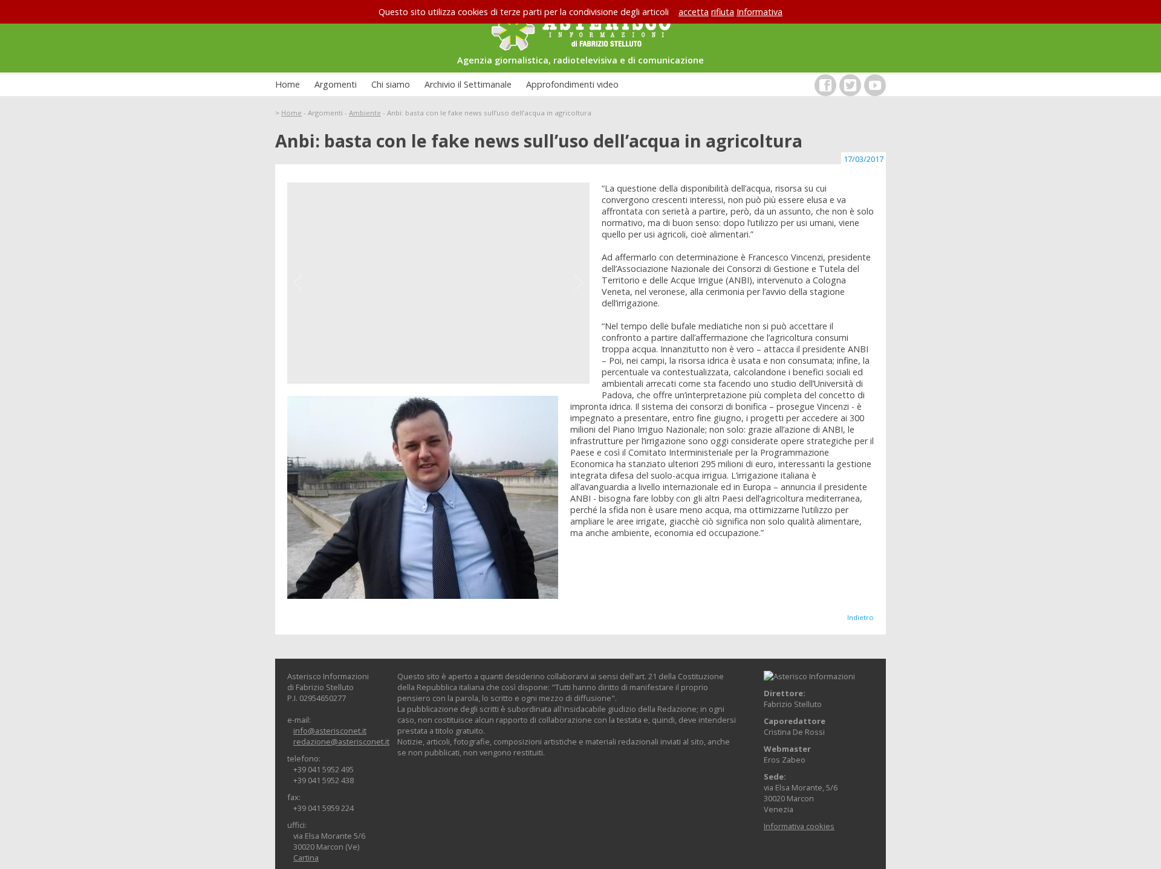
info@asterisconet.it (329, 730)
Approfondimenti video (572, 84)
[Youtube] (875, 85)
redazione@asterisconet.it (341, 741)
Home (287, 84)
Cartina (306, 857)
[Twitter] (850, 85)
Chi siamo (390, 84)
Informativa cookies (799, 826)
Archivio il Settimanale (468, 84)
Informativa (759, 12)
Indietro (860, 617)
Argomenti (335, 84)
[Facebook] (825, 85)
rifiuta (722, 12)
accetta (693, 12)
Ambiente (365, 112)
